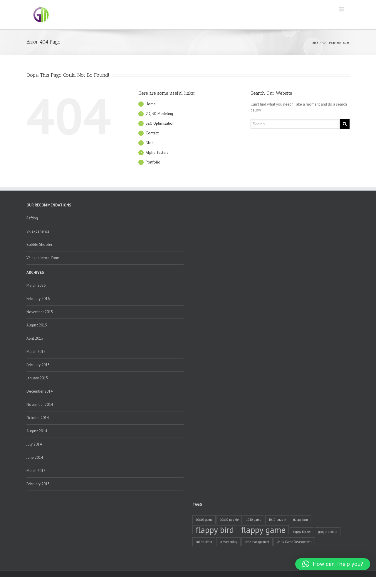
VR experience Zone (42, 257)
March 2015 (36, 351)
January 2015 (37, 378)
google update (327, 532)
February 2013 (38, 483)
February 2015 (38, 364)
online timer (204, 542)
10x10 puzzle (229, 520)
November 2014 (39, 404)
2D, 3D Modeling (159, 113)
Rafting (32, 218)
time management (257, 542)
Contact (152, 133)
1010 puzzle (277, 520)
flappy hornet (302, 532)
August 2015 (36, 325)
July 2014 (34, 444)
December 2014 (39, 391)
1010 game (253, 520)
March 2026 (36, 285)
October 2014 (37, 417)
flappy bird (215, 529)
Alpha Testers (157, 152)
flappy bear (300, 520)
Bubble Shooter (39, 244)
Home (314, 43)
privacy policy (228, 542)
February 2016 (38, 298)
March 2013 (36, 470)
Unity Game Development (294, 542)
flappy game (263, 529)
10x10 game (204, 520)
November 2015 (39, 311)
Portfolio (153, 162)
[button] (332, 564)
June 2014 (34, 457)
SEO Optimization (160, 123)
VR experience (38, 231)
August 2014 (36, 430)
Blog (150, 142)
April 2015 (34, 338)
